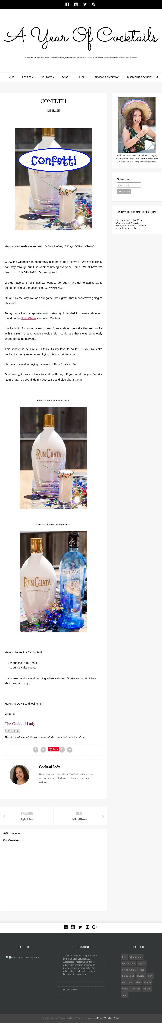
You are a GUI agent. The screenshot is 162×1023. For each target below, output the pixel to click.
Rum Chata (28, 318)
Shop (82, 77)
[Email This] (6, 731)
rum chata (40, 737)
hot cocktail (128, 976)
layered (140, 976)
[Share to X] (12, 731)
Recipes (26, 77)
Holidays (46, 77)
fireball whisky (129, 969)
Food (65, 77)
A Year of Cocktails (66, 1018)
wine (124, 995)
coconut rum (128, 963)
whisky (146, 988)
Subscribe (123, 179)
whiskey (136, 988)
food (142, 969)
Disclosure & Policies (139, 77)
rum (150, 976)
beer (124, 957)
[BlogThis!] (9, 731)
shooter (72, 737)
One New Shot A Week (127, 223)
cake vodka (15, 737)
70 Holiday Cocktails (126, 228)
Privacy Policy (70, 989)
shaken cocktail (57, 737)
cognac (142, 963)
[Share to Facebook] (15, 731)
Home (10, 77)
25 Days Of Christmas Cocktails (131, 225)
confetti (28, 737)
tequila (147, 982)
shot (81, 737)
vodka (125, 988)
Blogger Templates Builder (108, 1018)
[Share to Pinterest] (18, 731)
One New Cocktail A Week (129, 220)
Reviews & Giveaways (107, 77)
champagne (136, 957)
